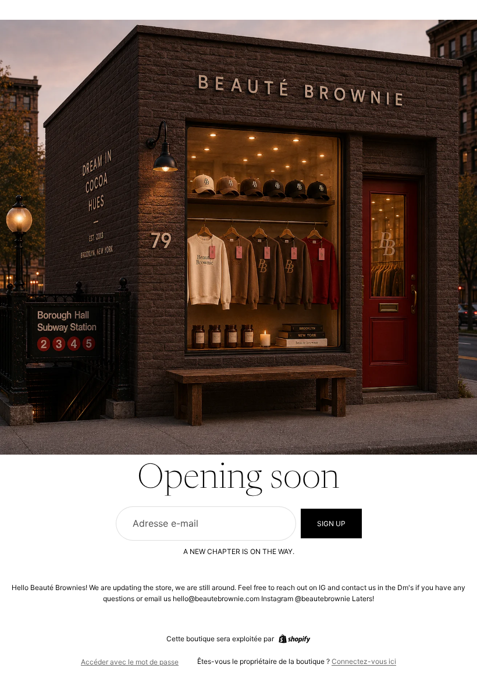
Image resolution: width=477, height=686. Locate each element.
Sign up (331, 523)
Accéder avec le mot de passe (130, 662)
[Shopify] (294, 639)
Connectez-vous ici (364, 661)
